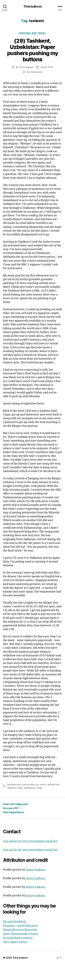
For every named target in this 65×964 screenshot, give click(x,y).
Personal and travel (32, 33)
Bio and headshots (14, 921)
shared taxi (53, 784)
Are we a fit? (11, 808)
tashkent (12, 787)
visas (39, 787)
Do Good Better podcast (18, 938)
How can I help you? (15, 804)
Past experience (13, 812)
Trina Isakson (32, 6)
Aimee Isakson (35, 869)
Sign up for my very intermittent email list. (30, 841)
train (20, 787)
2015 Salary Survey (15, 942)
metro (43, 784)
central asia (28, 784)
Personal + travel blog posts (20, 925)
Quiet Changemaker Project (20, 933)
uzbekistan (29, 787)
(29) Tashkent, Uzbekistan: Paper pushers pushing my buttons (32, 50)
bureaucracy (14, 784)
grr (37, 784)
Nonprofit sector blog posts (20, 929)
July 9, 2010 (46, 67)
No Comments (34, 71)
